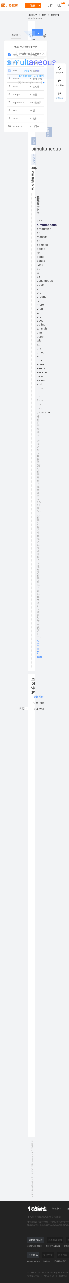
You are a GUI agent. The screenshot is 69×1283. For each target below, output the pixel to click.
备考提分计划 (33, 1276)
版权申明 (56, 1208)
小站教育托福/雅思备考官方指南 (44, 1216)
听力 (60, 5)
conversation (33, 1261)
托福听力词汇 (60, 1261)
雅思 (32, 5)
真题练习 (60, 98)
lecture (46, 1261)
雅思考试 (63, 1276)
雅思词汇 (55, 15)
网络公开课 (49, 1276)
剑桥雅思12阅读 (34, 1246)
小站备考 (32, 15)
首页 (50, 5)
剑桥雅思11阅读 (53, 1246)
